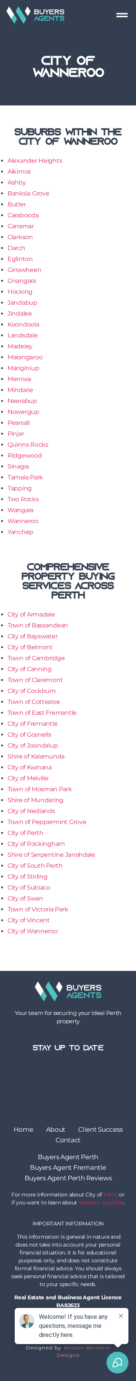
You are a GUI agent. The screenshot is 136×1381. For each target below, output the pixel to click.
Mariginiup (23, 368)
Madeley (20, 346)
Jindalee (20, 313)
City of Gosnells (29, 734)
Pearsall (19, 422)
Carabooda (23, 215)
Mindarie (20, 390)
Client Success (100, 1129)
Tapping (20, 488)
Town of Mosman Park (40, 789)
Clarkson (20, 237)
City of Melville (28, 778)
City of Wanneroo (33, 931)
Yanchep (20, 532)
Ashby (17, 182)
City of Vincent (29, 920)
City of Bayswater (32, 636)
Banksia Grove (28, 193)
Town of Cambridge (36, 658)
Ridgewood (25, 455)
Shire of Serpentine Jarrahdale (51, 854)
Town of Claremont (35, 680)
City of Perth (25, 832)
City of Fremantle (32, 723)
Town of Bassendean (38, 625)
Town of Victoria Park (38, 909)
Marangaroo (25, 357)
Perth (111, 1194)
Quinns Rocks (28, 444)
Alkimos (19, 171)
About (56, 1129)
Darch (16, 248)
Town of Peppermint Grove (47, 822)
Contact (68, 1140)
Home (23, 1129)
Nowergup (23, 411)
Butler (17, 204)
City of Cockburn (32, 690)
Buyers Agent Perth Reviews (68, 1178)
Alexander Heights (35, 160)
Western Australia (101, 1202)
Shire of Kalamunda (36, 756)
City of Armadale (31, 614)
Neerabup (22, 400)
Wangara (21, 510)
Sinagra (18, 466)
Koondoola (23, 324)
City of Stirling (28, 876)
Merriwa (19, 379)
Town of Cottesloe (34, 701)
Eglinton (20, 258)
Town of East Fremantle (42, 712)
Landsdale (23, 335)
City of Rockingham (36, 843)
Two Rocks (23, 499)
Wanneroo (23, 521)
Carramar (21, 226)
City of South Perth (35, 865)
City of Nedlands (31, 811)
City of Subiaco (29, 887)
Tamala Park (25, 477)
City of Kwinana (30, 767)
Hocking (20, 291)
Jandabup (22, 302)
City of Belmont (30, 647)
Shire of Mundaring (35, 800)
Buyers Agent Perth (68, 1157)
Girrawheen (24, 269)
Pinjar (16, 433)
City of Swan (25, 898)
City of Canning (30, 669)
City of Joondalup (33, 745)
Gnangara (22, 280)
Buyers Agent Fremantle (68, 1167)
